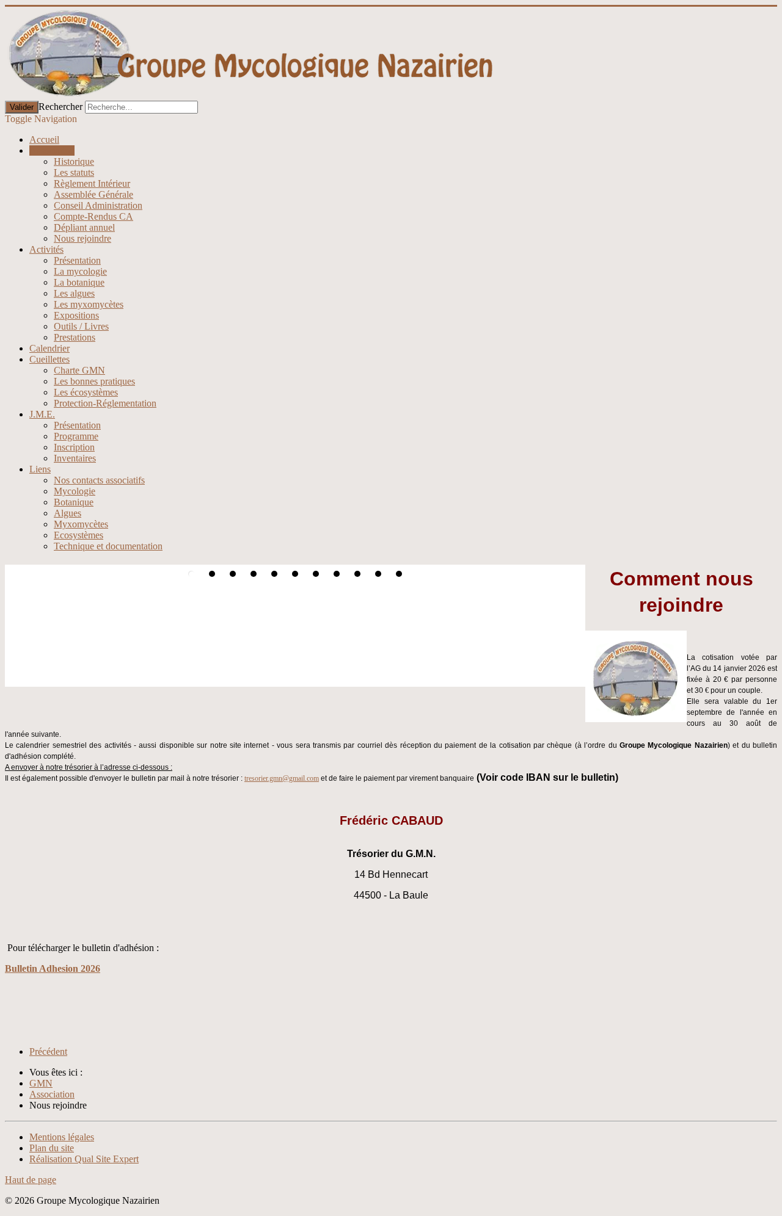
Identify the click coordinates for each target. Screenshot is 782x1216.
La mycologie (80, 271)
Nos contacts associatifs (99, 480)
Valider (22, 107)
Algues (67, 513)
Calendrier (49, 348)
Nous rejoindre (82, 238)
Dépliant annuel (84, 227)
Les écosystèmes (86, 392)
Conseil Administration (98, 205)
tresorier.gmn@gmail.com (281, 778)
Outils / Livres (81, 326)
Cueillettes (49, 359)
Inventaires (75, 458)
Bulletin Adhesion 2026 (52, 968)
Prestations (74, 337)
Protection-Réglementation (105, 403)
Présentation (77, 260)
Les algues (74, 293)
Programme (76, 436)
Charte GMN (79, 370)
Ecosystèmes (78, 535)
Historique (74, 161)
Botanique (73, 502)
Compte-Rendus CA (93, 216)
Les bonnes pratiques (94, 381)
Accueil (44, 139)
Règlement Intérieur (92, 183)
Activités (46, 249)
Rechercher (60, 106)
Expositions (76, 315)
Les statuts (74, 172)
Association (52, 150)
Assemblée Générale (93, 194)
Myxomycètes (81, 524)
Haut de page (30, 1179)
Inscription (74, 447)
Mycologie (74, 491)
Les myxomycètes (88, 304)
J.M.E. (42, 414)
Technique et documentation (108, 546)
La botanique (79, 282)
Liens (40, 469)
